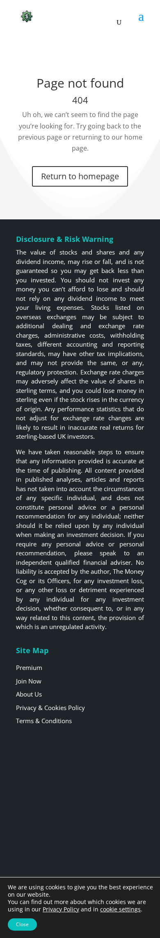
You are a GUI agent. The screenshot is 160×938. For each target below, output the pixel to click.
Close (22, 924)
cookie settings (120, 909)
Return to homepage (80, 176)
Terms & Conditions (44, 721)
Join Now (28, 681)
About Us (29, 694)
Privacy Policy (61, 909)
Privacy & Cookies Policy (50, 708)
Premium (29, 667)
